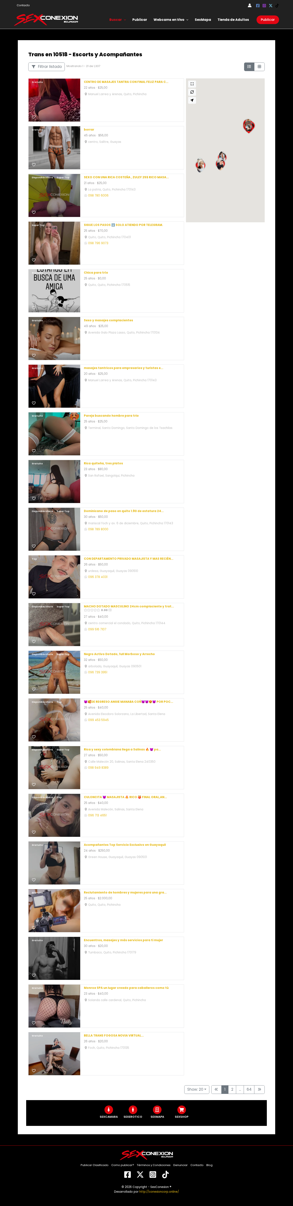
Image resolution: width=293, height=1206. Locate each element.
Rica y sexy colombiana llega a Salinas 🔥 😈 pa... (122, 749)
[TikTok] (277, 6)
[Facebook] (258, 6)
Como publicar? (122, 1165)
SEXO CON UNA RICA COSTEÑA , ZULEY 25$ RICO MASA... (126, 177)
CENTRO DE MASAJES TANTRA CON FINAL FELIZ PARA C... (126, 82)
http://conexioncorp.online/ (159, 1192)
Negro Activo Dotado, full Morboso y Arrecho (119, 654)
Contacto (23, 5)
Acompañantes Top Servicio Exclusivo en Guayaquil (125, 845)
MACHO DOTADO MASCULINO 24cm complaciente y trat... (129, 606)
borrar (89, 129)
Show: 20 (195, 1089)
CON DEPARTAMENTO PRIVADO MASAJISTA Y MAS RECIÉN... (128, 559)
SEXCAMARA (109, 1117)
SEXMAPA (157, 1117)
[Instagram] (264, 6)
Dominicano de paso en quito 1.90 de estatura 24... (124, 511)
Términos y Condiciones (154, 1165)
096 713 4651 (97, 815)
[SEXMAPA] (157, 1109)
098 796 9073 (98, 243)
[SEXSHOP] (181, 1109)
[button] (124, 20)
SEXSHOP (181, 1117)
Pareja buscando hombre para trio (111, 416)
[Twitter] (271, 6)
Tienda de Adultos (233, 19)
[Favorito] (34, 117)
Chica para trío (96, 272)
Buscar (115, 19)
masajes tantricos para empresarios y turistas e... (123, 368)
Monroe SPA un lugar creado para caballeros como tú (126, 988)
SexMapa (203, 19)
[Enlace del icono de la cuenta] (250, 5)
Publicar (139, 19)
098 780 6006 (98, 196)
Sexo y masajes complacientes (108, 320)
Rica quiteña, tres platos (103, 463)
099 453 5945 (98, 720)
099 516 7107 (97, 629)
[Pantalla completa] (192, 84)
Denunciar (180, 1165)
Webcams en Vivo (169, 19)
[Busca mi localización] (192, 100)
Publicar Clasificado (95, 1165)
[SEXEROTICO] (133, 1109)
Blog (209, 1165)
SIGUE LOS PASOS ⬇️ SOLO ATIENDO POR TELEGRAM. (123, 225)
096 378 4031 (97, 577)
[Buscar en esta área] (192, 92)
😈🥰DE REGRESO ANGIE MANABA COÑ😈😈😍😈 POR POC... (128, 702)
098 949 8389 (98, 768)
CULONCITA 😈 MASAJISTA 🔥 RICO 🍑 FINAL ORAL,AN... (125, 797)
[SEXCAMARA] (108, 1109)
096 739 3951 (97, 672)
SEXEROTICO (133, 1117)
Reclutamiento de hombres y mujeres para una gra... (125, 892)
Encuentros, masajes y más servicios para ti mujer (123, 940)
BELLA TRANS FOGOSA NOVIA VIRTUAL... (114, 1035)
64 (249, 1089)
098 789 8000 (98, 529)
